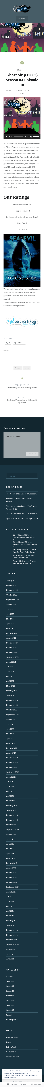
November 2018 (12, 820)
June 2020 (10, 729)
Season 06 (10, 1005)
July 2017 (9, 897)
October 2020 (11, 710)
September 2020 (12, 715)
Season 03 (10, 991)
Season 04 (22, 70)
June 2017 (10, 901)
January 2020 (11, 753)
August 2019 (11, 777)
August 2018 (11, 834)
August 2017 (11, 892)
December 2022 (12, 585)
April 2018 (10, 853)
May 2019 (9, 791)
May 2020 (9, 734)
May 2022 (9, 619)
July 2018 (9, 839)
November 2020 (12, 705)
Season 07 (10, 1010)
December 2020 (12, 700)
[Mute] (31, 137)
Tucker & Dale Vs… (20, 561)
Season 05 (10, 1000)
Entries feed (11, 1047)
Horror (26, 368)
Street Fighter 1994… (21, 535)
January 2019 (11, 810)
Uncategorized (11, 1020)
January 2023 (11, 580)
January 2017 (11, 925)
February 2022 (11, 633)
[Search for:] (22, 476)
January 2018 (11, 868)
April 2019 (10, 796)
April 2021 (10, 681)
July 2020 (9, 724)
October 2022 (11, 595)
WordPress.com (12, 1057)
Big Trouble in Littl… (20, 555)
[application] (22, 136)
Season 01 (10, 981)
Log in (8, 1042)
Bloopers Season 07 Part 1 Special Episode (19, 500)
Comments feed (12, 1052)
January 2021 (11, 695)
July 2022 (9, 609)
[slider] (36, 136)
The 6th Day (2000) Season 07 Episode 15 (21, 514)
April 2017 (10, 911)
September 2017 (12, 887)
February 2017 (11, 921)
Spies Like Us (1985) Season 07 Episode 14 (22, 518)
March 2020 (10, 743)
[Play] (6, 137)
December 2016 (12, 930)
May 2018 (9, 849)
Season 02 (10, 986)
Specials (9, 1015)
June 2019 (10, 786)
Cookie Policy (11, 1077)
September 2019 (12, 772)
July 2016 (9, 954)
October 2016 (11, 940)
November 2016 (12, 935)
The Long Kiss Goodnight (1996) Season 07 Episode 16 (21, 507)
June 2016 (10, 959)
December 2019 (12, 758)
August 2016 (11, 949)
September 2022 (12, 600)
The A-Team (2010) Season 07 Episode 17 (21, 494)
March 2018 (10, 858)
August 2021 (11, 662)
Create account (12, 1037)
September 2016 (12, 944)
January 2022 (11, 638)
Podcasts (9, 977)
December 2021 (12, 643)
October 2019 (11, 767)
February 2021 (11, 691)
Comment (32, 454)
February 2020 (11, 748)
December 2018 (12, 815)
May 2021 (9, 676)
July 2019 (9, 782)
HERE (34, 302)
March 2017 (10, 916)
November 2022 (12, 590)
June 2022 (10, 614)
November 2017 (12, 877)
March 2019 (10, 801)
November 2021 (12, 648)
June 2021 (10, 672)
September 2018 (12, 829)
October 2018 (11, 825)
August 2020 (11, 719)
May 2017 (9, 906)
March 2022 (10, 628)
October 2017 (11, 882)
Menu (23, 18)
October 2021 (11, 652)
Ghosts (17, 368)
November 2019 (12, 763)
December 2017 (12, 873)
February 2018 (11, 863)
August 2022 (11, 604)
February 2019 (11, 806)
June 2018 (10, 844)
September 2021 (12, 657)
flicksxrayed (18, 91)
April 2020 (10, 739)
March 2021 (10, 686)
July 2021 (9, 667)
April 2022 (10, 624)
